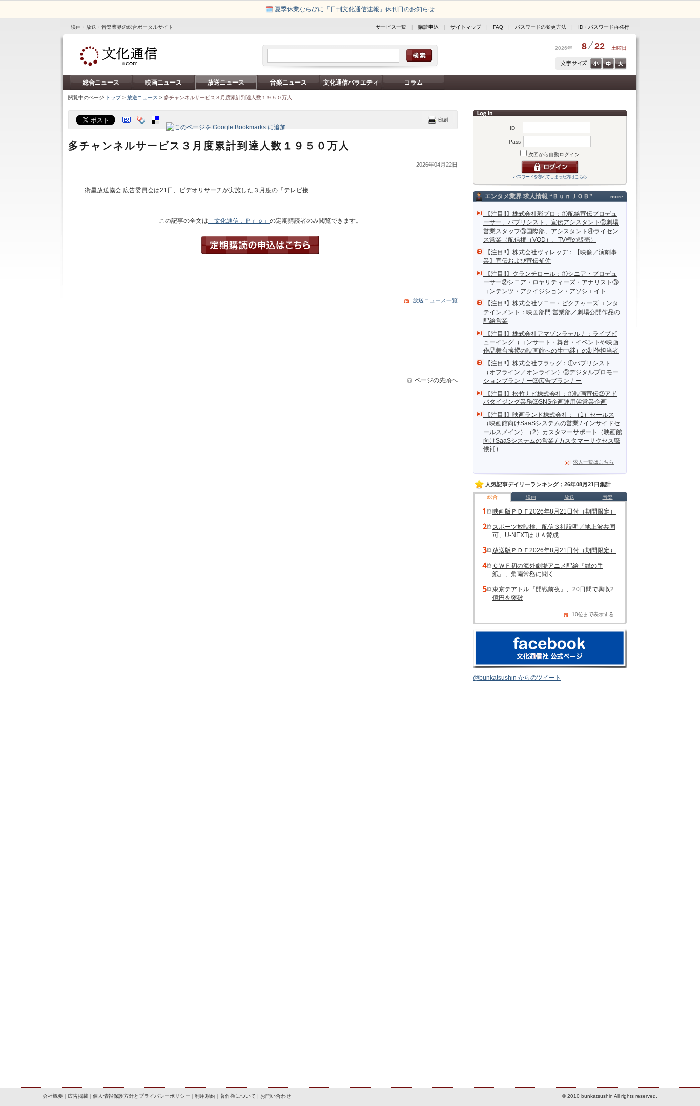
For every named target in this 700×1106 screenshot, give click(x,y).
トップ (113, 97)
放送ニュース (226, 82)
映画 (531, 497)
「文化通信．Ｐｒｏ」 (239, 220)
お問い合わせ (275, 1096)
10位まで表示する (593, 614)
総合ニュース (101, 82)
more (616, 196)
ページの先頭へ (436, 380)
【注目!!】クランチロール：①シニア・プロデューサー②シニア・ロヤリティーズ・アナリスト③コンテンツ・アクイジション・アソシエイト (551, 282)
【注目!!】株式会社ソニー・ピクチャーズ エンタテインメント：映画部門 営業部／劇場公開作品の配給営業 (551, 312)
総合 (492, 497)
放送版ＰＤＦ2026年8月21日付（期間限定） (554, 550)
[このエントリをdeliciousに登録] (156, 127)
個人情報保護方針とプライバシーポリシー (141, 1096)
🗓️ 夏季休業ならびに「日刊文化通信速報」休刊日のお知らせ (350, 9)
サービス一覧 (391, 27)
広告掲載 (78, 1096)
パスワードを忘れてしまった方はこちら (550, 176)
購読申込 (428, 27)
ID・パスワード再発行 (603, 27)
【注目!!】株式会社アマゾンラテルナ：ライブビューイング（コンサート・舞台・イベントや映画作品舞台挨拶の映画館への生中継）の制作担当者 (551, 342)
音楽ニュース (288, 82)
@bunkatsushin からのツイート (517, 677)
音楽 (608, 497)
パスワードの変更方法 (540, 27)
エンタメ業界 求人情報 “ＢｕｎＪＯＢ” (538, 196)
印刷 (438, 119)
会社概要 (53, 1096)
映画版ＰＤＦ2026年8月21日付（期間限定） (554, 511)
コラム (413, 82)
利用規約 (205, 1096)
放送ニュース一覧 (435, 300)
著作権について (238, 1096)
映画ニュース (163, 82)
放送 (569, 497)
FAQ (498, 27)
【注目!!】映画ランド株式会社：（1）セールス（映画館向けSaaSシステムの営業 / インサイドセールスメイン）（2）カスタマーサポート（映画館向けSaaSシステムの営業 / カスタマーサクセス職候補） (552, 432)
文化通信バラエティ (351, 82)
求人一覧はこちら (593, 462)
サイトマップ (465, 27)
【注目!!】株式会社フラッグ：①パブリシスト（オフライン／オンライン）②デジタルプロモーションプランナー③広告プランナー (551, 372)
